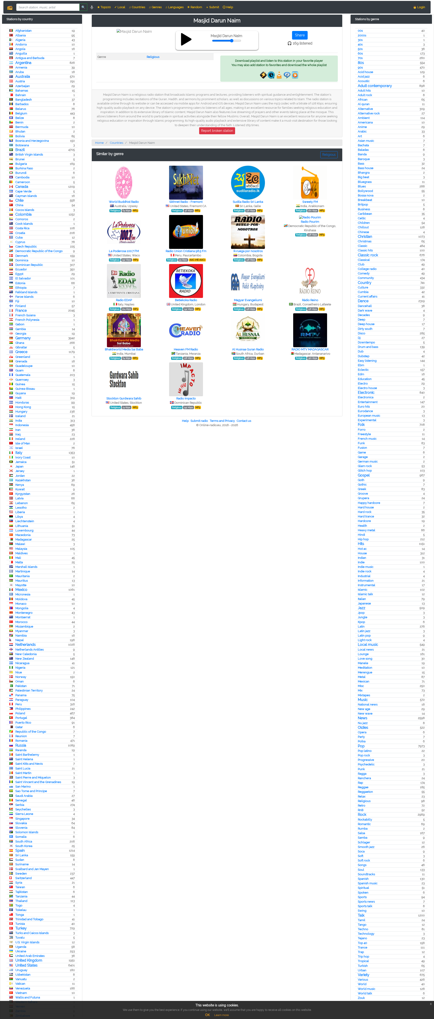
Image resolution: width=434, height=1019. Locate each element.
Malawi (20, 544)
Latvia (19, 498)
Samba (362, 837)
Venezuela (22, 988)
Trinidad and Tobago (29, 919)
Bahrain (20, 95)
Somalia (20, 836)
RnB (360, 810)
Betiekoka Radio (186, 300)
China (19, 205)
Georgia (20, 333)
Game (362, 452)
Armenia (21, 67)
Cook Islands (24, 223)
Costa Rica (22, 228)
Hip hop (363, 539)
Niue (18, 672)
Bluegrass (365, 182)
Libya (19, 516)
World (362, 984)
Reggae (363, 787)
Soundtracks (366, 874)
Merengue (365, 672)
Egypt (19, 274)
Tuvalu (20, 937)
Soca (361, 851)
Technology (366, 933)
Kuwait (20, 489)
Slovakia (21, 823)
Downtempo (366, 342)
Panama (20, 695)
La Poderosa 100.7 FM (124, 251)
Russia (20, 745)
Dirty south (365, 328)
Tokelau (20, 910)
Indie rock (364, 571)
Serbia (19, 805)
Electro (363, 383)
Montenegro (24, 612)
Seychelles (23, 809)
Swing (362, 910)
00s (360, 30)
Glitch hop (365, 470)
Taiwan (20, 887)
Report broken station (217, 130)
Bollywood (365, 191)
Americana (365, 122)
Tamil (361, 920)
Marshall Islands (26, 566)
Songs (362, 865)
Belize (19, 118)
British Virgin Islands (29, 154)
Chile (19, 200)
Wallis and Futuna (27, 997)
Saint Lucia (22, 768)
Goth (361, 480)
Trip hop (363, 956)
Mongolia (21, 608)
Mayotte (20, 585)
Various (363, 979)
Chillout (363, 227)
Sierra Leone (24, 814)
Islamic (362, 589)
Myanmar (21, 631)
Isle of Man (22, 443)
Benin (19, 122)
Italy (18, 453)
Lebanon (21, 503)
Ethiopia (20, 287)
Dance (363, 301)
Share (300, 35)
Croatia (20, 233)
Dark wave (365, 310)
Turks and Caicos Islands (32, 933)
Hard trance (366, 516)
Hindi (361, 534)
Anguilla (21, 53)
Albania (20, 35)
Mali (18, 557)
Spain (20, 850)
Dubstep (363, 356)
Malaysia (21, 548)
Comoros (21, 219)
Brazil (20, 150)
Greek (362, 489)
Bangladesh (23, 99)
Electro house (367, 388)
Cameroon (22, 182)
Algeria (20, 40)
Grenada (21, 361)
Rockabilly (365, 819)
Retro (361, 805)
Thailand (21, 901)
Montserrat (22, 617)
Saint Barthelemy (27, 754)
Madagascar (23, 539)
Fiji (17, 301)
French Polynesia (27, 319)
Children (364, 222)
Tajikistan (21, 892)
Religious (364, 801)
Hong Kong (23, 407)
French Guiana (25, 315)
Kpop (361, 622)
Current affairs (367, 296)
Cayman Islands (26, 196)
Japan (19, 466)
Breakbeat (365, 200)
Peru (18, 704)
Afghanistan (23, 30)
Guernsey (22, 379)
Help (185, 420)
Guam (19, 370)
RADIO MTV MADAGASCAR (310, 349)
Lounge (363, 654)
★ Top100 (104, 7)
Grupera (363, 498)
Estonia (20, 283)
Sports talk (365, 906)
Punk (361, 769)
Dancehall (365, 306)
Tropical (363, 961)
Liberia (20, 512)
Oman (19, 681)
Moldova (21, 599)
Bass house (365, 168)
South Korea (23, 846)
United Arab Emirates (30, 956)
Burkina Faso (24, 168)
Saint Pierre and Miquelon (33, 777)
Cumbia (363, 292)
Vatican (20, 983)
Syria (18, 882)
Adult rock (365, 95)
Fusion (362, 447)
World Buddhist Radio (124, 201)
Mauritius (21, 580)
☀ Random (194, 7)
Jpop (361, 612)
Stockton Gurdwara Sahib (123, 398)
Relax (362, 796)
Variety (363, 975)
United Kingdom (28, 960)
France (21, 310)
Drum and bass (368, 347)
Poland (20, 713)
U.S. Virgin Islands (27, 942)
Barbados (21, 104)
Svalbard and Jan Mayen (32, 869)
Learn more (221, 1015)
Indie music (365, 566)
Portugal (21, 717)
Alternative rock (369, 113)
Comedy (364, 273)
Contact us (244, 420)
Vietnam (21, 993)
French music (367, 438)
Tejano (362, 938)
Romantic (364, 824)
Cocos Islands (24, 210)
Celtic (362, 218)
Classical (364, 260)
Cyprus (20, 242)
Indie (361, 562)
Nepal (19, 640)
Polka (362, 741)
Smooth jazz (366, 847)
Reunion (21, 736)
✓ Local (119, 7)
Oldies (363, 727)
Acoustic (364, 81)
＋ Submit (212, 7)
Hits (361, 544)
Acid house (365, 72)
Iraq (18, 434)
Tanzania (21, 896)
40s (360, 44)
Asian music (366, 140)
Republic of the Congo (30, 731)
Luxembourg (24, 530)
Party (361, 736)
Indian (362, 557)
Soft (360, 856)
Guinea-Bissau (25, 388)
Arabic (362, 131)
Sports (362, 897)
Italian (362, 599)
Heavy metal (366, 530)
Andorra (21, 44)
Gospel (364, 475)
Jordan (20, 475)
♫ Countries (137, 7)
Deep (361, 319)
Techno (363, 929)
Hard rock (364, 512)
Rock (362, 814)
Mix (360, 690)
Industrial (364, 576)
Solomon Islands (26, 832)
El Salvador (23, 278)
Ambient (364, 118)
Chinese (363, 232)
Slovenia (21, 827)
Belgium (21, 113)
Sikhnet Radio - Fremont (186, 201)
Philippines (23, 708)
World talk (365, 993)
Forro (362, 429)
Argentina (23, 63)
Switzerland (23, 878)
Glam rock (365, 466)
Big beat (363, 177)
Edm (361, 374)
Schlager (364, 842)
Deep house (366, 324)
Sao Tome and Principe (31, 791)
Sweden (21, 873)
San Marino (23, 786)
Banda (362, 154)
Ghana (19, 342)
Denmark (21, 255)
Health (362, 525)
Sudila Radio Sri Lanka (248, 201)
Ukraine (20, 951)
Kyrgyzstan (22, 493)
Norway (20, 677)
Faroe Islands (24, 296)
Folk (361, 424)
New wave (365, 713)
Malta (19, 562)
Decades (364, 315)
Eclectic (363, 369)
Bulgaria (21, 163)
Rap (360, 782)
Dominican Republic (29, 265)
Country (364, 283)
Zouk (361, 998)
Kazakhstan (23, 480)
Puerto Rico (23, 722)
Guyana (20, 393)
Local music (368, 644)
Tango (362, 924)
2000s (362, 35)
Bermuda (21, 127)
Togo (18, 905)
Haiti (18, 397)
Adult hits (364, 90)
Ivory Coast (23, 457)
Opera (362, 732)
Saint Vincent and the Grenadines (38, 782)
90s (360, 67)
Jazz (361, 608)
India (18, 420)
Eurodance (365, 411)
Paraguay (21, 699)
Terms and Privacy (222, 420)
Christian (365, 236)
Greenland (22, 357)
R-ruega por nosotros (248, 251)
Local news (366, 649)
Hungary (21, 411)
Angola (20, 49)
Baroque (364, 159)
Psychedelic (366, 764)
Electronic (366, 392)
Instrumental (366, 585)
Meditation (365, 667)
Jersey (19, 471)
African (363, 99)
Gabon (19, 324)
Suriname (22, 864)
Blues (362, 186)
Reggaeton (365, 791)
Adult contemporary (375, 86)
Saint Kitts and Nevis (29, 763)
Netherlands (25, 644)
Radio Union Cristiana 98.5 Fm (186, 251)
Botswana (22, 145)
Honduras (22, 402)
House (362, 553)
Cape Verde (23, 191)
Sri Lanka (21, 855)
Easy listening (367, 360)
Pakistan (21, 686)
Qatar (19, 727)
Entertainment (367, 402)
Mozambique (24, 626)
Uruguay (21, 970)
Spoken (363, 892)
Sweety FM (310, 201)
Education (365, 379)
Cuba (19, 237)
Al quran (364, 104)
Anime (362, 127)
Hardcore (364, 521)
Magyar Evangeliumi (248, 300)
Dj (359, 338)
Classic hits (365, 250)
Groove (363, 493)
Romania (21, 740)
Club (361, 264)
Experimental (367, 420)
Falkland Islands (26, 292)
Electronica (365, 397)
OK (207, 1015)
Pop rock (364, 755)
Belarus (20, 109)
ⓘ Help (228, 7)
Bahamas (21, 90)
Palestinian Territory (29, 690)
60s (360, 53)
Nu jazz (363, 723)
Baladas (363, 149)
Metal (362, 677)
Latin (361, 626)
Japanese (364, 603)
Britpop (363, 204)
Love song (365, 658)
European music (369, 415)
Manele (363, 663)
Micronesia (22, 594)
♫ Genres (155, 7)
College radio (367, 269)
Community (366, 278)
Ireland (20, 439)
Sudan (19, 859)
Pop (361, 746)
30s (360, 40)
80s (361, 63)
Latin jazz (364, 631)
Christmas (364, 241)
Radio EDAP (124, 300)
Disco (361, 333)
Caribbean (365, 213)
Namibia (21, 635)
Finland (20, 306)
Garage (363, 457)
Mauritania (22, 576)
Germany (23, 338)
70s (360, 58)
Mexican (363, 681)
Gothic (362, 484)
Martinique (22, 571)
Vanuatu (21, 979)
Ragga (362, 773)
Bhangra (364, 172)
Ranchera (364, 778)
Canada (21, 186)
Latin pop (364, 635)
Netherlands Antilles (29, 649)
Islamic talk (365, 594)
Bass (361, 163)
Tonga (19, 914)
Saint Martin (23, 773)
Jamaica (20, 462)
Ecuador (21, 269)
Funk (361, 443)
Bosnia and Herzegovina (32, 140)
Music (363, 700)
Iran (18, 430)
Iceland (20, 416)
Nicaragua (22, 663)
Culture (363, 287)
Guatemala (22, 375)
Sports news (366, 901)
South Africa (23, 841)
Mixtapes (364, 695)
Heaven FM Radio (186, 349)
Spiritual (363, 887)
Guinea (20, 384)
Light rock (365, 640)
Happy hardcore (369, 503)
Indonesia (22, 425)
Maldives (21, 553)
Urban (362, 970)
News (362, 718)
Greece (21, 352)
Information (366, 580)
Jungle (362, 617)
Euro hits (364, 406)
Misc (361, 686)
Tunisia (20, 923)
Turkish (363, 965)
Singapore (22, 818)
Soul (361, 869)
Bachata (363, 145)
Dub (360, 351)
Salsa (361, 833)
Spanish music (367, 883)
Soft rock (364, 860)
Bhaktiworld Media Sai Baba (124, 349)
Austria (20, 81)
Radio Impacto (186, 398)
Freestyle (364, 434)
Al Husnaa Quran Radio (248, 349)
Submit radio (199, 420)
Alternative (365, 109)
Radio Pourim (310, 221)
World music (366, 989)
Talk (361, 915)
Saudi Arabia (24, 795)
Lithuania (21, 526)
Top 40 (362, 943)
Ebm (361, 365)
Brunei (20, 159)
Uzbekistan (23, 974)
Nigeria (20, 667)
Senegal (21, 800)
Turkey (21, 928)
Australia (22, 76)
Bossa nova (365, 195)
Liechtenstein (24, 521)
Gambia (20, 329)
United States (26, 965)
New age (364, 709)
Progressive (366, 760)
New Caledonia (26, 654)
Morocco (21, 622)
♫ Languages (174, 7)
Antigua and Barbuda (29, 58)
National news (367, 704)
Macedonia (23, 535)
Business (364, 209)
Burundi (20, 173)
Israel (19, 448)
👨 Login (419, 7)
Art (360, 136)
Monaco (20, 603)
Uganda (20, 946)
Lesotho (21, 507)
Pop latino (365, 750)
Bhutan (20, 131)
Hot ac (362, 548)
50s (360, 49)
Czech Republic (26, 246)
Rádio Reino (310, 300)
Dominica (21, 260)
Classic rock (368, 255)
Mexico (21, 589)
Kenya (19, 484)
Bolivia (20, 136)
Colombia (23, 214)
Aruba (19, 72)
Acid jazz (364, 76)
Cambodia (22, 177)
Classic (362, 246)
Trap (361, 952)
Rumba (363, 828)
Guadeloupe (24, 366)
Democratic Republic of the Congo (39, 251)
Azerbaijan (22, 86)
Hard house (366, 507)
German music (368, 461)
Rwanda (20, 750)
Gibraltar (21, 347)
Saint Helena (24, 759)
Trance (362, 947)
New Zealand (24, 658)
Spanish (363, 878)
